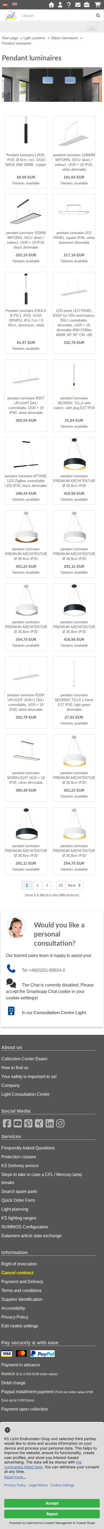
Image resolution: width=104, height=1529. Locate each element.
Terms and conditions (21, 1290)
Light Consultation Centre (25, 1094)
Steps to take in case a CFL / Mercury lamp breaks (41, 1178)
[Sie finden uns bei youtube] (16, 1123)
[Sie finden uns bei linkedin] (48, 1123)
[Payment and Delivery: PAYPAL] (43, 1354)
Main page (10, 38)
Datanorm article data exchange (31, 1235)
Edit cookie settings (19, 1326)
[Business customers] (88, 5)
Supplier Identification (21, 1299)
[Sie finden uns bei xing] (37, 1123)
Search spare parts (19, 1191)
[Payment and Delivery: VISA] (7, 1354)
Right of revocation (19, 1264)
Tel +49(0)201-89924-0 (43, 970)
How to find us (14, 1067)
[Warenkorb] (98, 5)
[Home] (51, 5)
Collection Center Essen (24, 1059)
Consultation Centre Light (60, 1012)
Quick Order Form (18, 1200)
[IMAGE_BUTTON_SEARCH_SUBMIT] (96, 15)
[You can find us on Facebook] (5, 1123)
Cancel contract (17, 1272)
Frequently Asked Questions (28, 1148)
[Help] (69, 5)
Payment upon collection (24, 1409)
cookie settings (21, 998)
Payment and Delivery (22, 1281)
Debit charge (13, 1383)
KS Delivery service (20, 1165)
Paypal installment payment (47, 1395)
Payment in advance (20, 1365)
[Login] (60, 5)
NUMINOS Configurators (24, 1227)
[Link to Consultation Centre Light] (14, 1012)
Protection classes (18, 1157)
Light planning (14, 1209)
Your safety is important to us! (29, 1076)
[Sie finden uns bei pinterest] (27, 1123)
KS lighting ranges (18, 1218)
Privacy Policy (14, 1317)
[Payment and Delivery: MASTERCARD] (22, 1354)
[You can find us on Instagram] (59, 1123)
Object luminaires (64, 38)
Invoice (29, 1373)
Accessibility (13, 1308)
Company (10, 1085)
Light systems (34, 38)
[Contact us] (77, 5)
